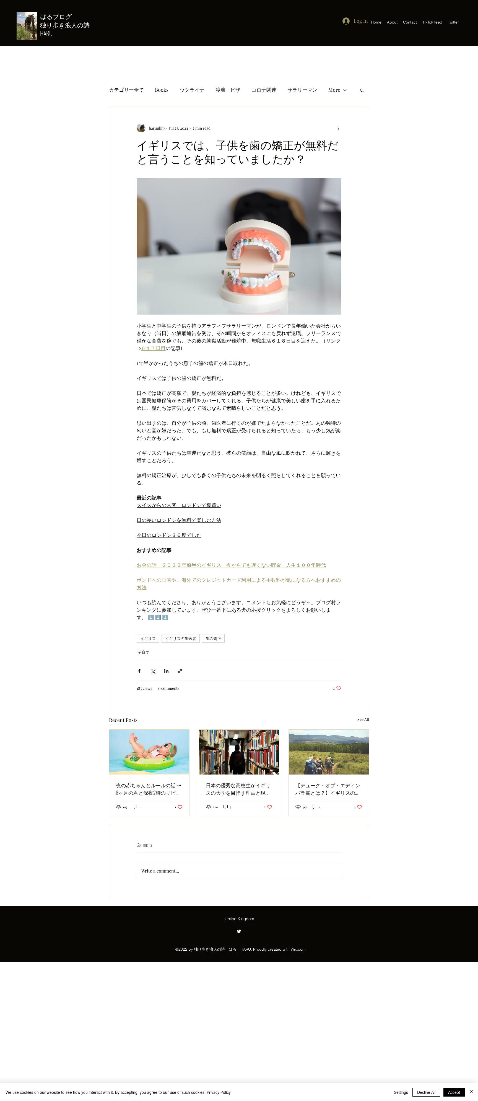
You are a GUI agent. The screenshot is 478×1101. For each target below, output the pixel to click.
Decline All (426, 1092)
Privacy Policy (219, 1092)
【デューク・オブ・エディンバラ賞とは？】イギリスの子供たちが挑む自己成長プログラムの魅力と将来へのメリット (327, 788)
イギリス (148, 638)
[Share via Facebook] (139, 671)
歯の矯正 (213, 638)
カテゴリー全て (126, 89)
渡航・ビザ (227, 89)
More (334, 89)
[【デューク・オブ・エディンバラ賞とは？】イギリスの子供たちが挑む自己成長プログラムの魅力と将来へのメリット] (329, 752)
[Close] (471, 1092)
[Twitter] (239, 931)
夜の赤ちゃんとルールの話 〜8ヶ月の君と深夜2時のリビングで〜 (148, 788)
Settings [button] (401, 1092)
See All (363, 719)
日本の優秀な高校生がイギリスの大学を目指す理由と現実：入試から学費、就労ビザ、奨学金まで (238, 788)
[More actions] (338, 128)
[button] (362, 90)
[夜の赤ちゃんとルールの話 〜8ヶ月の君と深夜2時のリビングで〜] (149, 752)
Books (161, 89)
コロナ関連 (263, 89)
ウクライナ (192, 89)
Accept (454, 1092)
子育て (143, 652)
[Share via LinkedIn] (166, 671)
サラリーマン (302, 89)
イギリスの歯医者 (180, 638)
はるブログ (59, 16)
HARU (46, 33)
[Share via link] (180, 671)
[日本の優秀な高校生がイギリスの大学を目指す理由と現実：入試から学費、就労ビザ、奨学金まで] (239, 752)
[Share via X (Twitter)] (152, 671)
